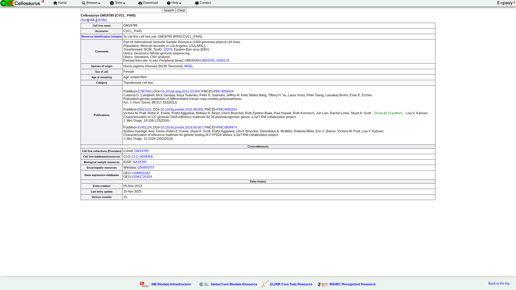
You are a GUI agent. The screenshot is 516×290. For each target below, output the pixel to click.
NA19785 (140, 162)
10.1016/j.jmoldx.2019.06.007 (182, 127)
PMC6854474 (227, 127)
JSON (101, 20)
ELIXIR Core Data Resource (291, 284)
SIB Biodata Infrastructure (171, 284)
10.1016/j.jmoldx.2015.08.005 (182, 109)
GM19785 (141, 151)
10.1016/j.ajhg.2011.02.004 (180, 91)
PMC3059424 (224, 91)
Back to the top (499, 283)
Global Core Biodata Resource (234, 284)
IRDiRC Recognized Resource (353, 284)
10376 (167, 49)
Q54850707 (145, 167)
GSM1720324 (142, 176)
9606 (187, 66)
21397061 (144, 91)
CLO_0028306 (142, 156)
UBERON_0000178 (215, 60)
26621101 (144, 109)
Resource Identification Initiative (101, 36)
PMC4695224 (227, 109)
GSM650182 (141, 173)
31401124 (144, 127)
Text (84, 20)
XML (92, 20)
